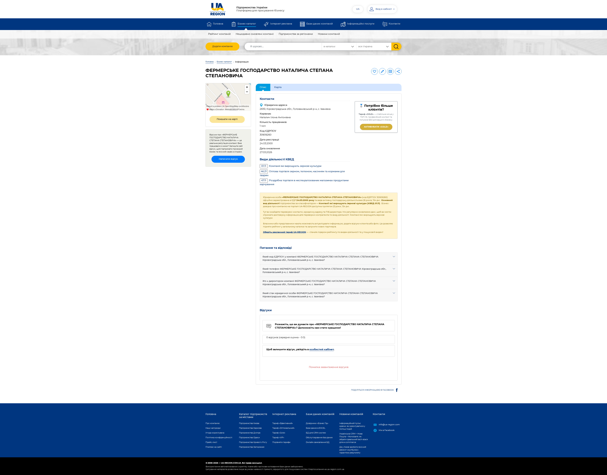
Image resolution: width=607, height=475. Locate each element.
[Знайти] (396, 46)
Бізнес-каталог (247, 24)
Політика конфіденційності (218, 438)
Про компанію (212, 423)
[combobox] (374, 46)
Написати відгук (228, 159)
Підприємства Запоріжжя (251, 447)
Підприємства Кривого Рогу (253, 442)
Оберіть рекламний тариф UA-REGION (284, 232)
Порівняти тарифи (281, 442)
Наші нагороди (213, 428)
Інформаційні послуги (360, 24)
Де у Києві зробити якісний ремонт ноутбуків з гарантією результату (352, 450)
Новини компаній (329, 34)
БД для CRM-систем (316, 433)
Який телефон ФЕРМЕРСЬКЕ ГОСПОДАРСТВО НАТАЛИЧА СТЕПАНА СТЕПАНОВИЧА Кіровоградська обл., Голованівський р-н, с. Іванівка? (324, 270)
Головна (218, 24)
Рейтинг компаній (219, 34)
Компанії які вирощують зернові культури (291, 166)
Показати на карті (227, 119)
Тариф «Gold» (278, 433)
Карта (278, 87)
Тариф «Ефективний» (282, 423)
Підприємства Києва (249, 423)
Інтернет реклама (281, 24)
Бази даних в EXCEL (315, 428)
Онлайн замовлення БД (317, 442)
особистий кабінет (321, 349)
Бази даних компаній (319, 24)
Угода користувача (214, 433)
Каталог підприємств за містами (253, 415)
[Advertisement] (228, 216)
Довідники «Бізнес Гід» (317, 423)
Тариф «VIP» (278, 438)
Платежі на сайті (213, 447)
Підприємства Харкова (250, 428)
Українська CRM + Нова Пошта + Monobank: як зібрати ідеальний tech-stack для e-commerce (353, 438)
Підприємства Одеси (249, 438)
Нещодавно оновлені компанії (255, 34)
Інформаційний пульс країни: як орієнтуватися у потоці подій (352, 426)
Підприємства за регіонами (296, 34)
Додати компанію (222, 46)
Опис (263, 87)
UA (357, 9)
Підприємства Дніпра (249, 433)
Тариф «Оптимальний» (283, 428)
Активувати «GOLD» (376, 127)
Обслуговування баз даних (319, 438)
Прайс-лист (211, 442)
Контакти (394, 24)
